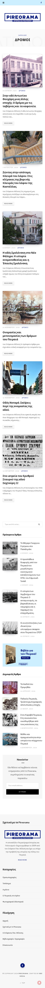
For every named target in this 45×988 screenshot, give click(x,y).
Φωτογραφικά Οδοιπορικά (13, 902)
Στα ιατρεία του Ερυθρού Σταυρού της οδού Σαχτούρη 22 (18, 479)
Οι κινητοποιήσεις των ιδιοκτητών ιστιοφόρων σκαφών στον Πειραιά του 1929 (31, 627)
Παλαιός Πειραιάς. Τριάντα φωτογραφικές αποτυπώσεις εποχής (31, 701)
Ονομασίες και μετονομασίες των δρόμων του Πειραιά (20, 336)
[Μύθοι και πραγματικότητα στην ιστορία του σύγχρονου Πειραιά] (11, 741)
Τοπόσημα (7, 883)
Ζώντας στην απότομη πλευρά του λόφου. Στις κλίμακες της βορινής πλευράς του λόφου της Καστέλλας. (17, 179)
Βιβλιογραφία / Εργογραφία (13, 939)
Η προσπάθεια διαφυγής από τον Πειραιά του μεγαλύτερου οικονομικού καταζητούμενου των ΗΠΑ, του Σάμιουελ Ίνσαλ (30, 570)
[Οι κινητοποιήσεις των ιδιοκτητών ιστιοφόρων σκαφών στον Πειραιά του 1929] (11, 629)
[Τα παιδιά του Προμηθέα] (11, 687)
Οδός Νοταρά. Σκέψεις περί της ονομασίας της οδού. (17, 406)
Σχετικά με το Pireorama (12, 927)
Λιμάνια (6, 890)
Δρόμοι (22, 91)
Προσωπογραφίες (10, 877)
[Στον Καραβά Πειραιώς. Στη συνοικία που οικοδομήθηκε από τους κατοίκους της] (11, 721)
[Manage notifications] (39, 983)
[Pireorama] (23, 17)
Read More (8, 123)
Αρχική (5, 921)
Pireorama (23, 973)
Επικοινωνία (8, 945)
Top (23, 983)
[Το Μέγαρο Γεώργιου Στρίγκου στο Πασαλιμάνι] (11, 548)
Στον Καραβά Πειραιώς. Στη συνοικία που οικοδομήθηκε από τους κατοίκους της (31, 719)
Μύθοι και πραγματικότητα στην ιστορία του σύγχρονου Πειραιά (31, 739)
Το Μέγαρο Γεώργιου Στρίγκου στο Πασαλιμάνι (30, 546)
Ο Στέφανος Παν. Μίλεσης (13, 933)
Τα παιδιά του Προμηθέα (26, 685)
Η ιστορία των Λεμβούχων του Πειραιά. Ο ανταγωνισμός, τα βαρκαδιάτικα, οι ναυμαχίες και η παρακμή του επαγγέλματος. (28, 602)
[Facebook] (22, 965)
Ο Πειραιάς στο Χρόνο (11, 896)
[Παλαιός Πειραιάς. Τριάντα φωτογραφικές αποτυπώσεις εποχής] (11, 703)
